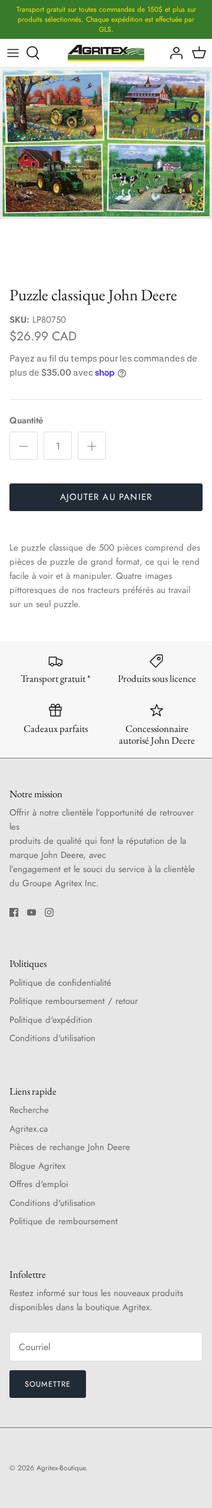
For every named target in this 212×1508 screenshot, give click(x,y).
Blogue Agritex (37, 1165)
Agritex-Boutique (61, 1468)
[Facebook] (13, 912)
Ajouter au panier (106, 496)
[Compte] (173, 53)
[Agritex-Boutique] (106, 53)
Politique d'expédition (50, 1019)
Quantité (26, 421)
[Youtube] (31, 912)
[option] (106, 174)
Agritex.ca (28, 1128)
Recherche (29, 1109)
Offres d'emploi (38, 1184)
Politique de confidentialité (60, 982)
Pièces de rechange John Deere (69, 1147)
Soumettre (48, 1384)
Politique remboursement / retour (73, 1001)
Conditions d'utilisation (52, 1038)
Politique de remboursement (63, 1221)
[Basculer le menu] (13, 53)
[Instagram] (49, 912)
